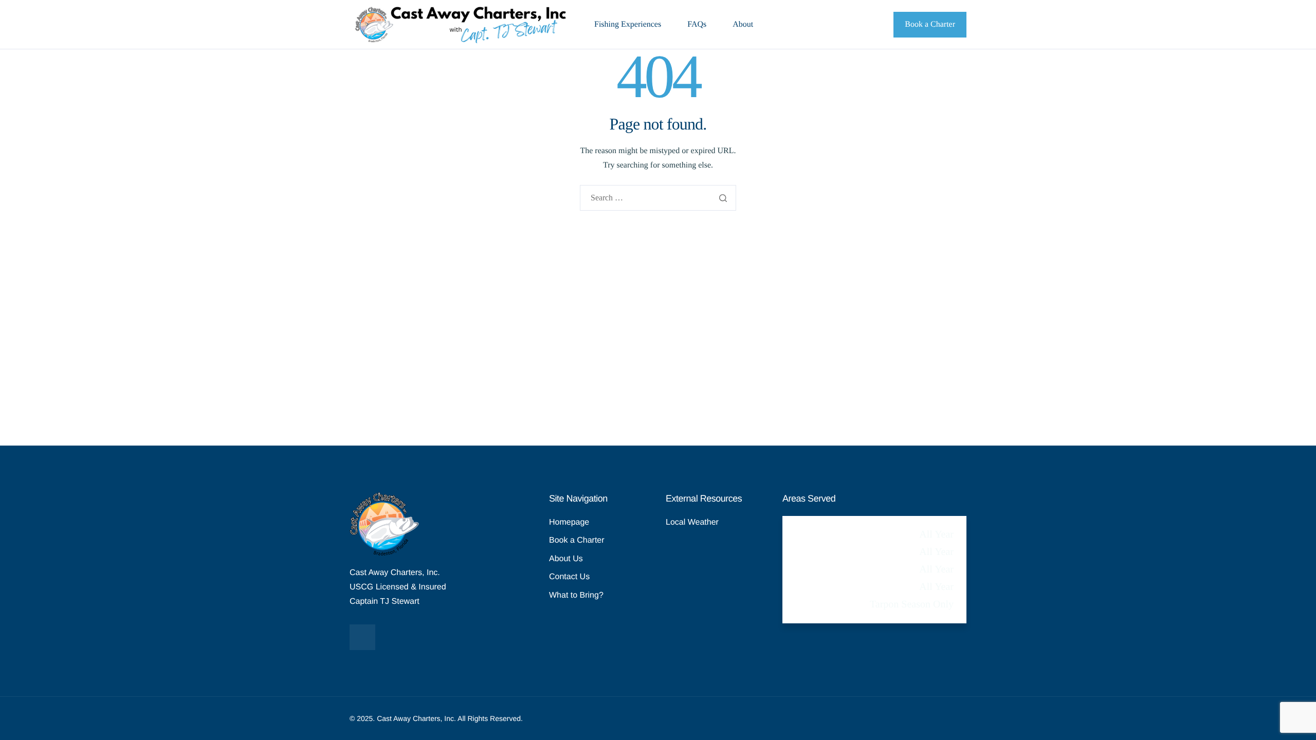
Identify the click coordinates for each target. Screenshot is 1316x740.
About (743, 25)
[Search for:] (658, 198)
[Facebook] (362, 637)
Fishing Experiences (627, 25)
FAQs (696, 25)
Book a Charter (930, 24)
